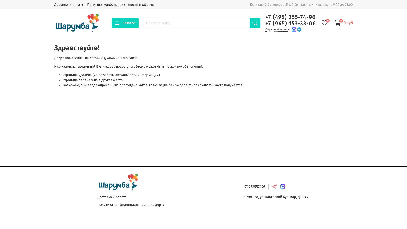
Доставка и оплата (68, 5)
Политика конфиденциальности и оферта (120, 5)
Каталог (129, 23)
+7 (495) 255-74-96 (290, 17)
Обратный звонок (277, 29)
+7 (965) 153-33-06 (290, 23)
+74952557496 (254, 187)
